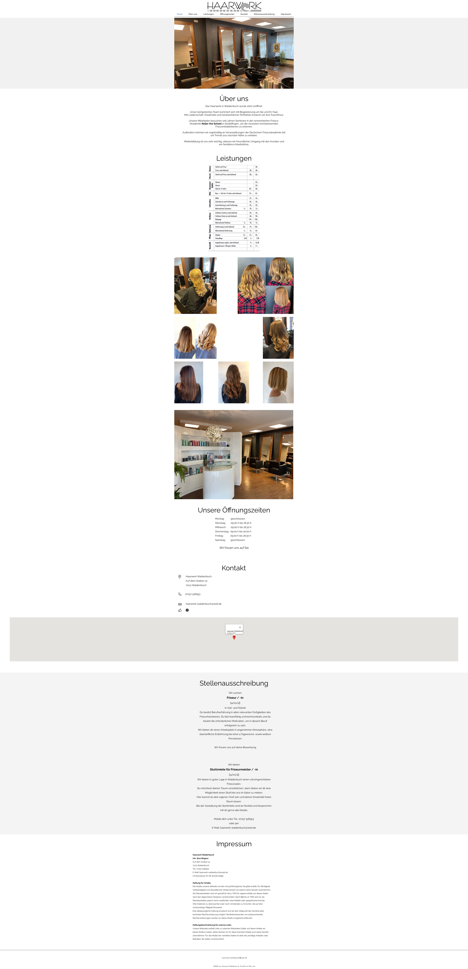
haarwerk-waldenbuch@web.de (204, 603)
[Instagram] (187, 610)
